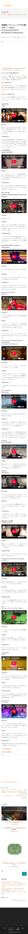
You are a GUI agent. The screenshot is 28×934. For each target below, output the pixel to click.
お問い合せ (10, 929)
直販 (18, 928)
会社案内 (18, 929)
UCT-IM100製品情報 (6, 748)
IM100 (2, 82)
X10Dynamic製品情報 (6, 752)
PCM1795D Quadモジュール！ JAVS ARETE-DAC (14, 863)
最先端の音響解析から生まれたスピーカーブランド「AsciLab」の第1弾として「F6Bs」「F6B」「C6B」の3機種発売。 (13, 891)
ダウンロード (11, 928)
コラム (24, 37)
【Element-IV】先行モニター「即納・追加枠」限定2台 (12, 888)
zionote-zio (6, 37)
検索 (2, 871)
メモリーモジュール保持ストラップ (14, 822)
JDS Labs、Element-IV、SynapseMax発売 (10, 881)
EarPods (3, 73)
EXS (4, 782)
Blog (23, 928)
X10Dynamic (4, 94)
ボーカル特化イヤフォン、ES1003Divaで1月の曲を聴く (14, 828)
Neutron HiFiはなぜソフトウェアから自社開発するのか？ (13, 883)
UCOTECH (10, 782)
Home (4, 928)
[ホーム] (1, 14)
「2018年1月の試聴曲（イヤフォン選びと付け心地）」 (13, 68)
